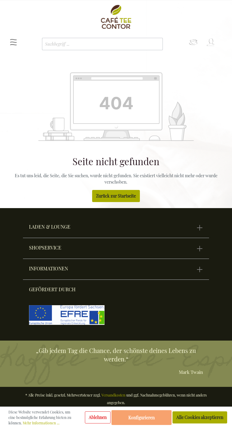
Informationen (48, 268)
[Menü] (13, 44)
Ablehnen (98, 417)
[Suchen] (154, 44)
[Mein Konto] (210, 44)
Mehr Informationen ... (41, 422)
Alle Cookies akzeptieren (199, 417)
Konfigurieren (141, 417)
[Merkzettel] (193, 44)
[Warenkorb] (222, 40)
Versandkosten (113, 395)
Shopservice (45, 247)
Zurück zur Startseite (116, 196)
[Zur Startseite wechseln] (116, 17)
